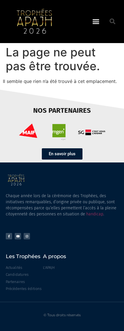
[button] (96, 21)
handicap (94, 214)
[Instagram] (27, 236)
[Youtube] (18, 236)
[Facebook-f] (9, 236)
